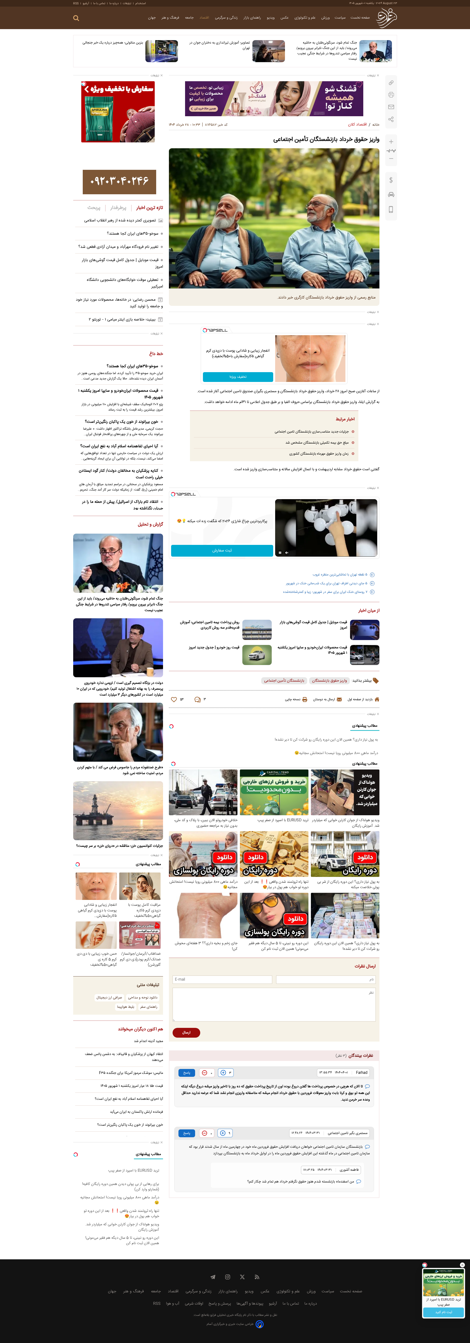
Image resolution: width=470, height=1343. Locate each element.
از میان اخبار (369, 611)
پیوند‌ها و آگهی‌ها (249, 1304)
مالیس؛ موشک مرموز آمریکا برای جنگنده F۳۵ (131, 1073)
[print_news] (391, 95)
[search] (76, 18)
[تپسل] (204, 330)
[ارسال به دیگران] (391, 107)
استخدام (140, 3)
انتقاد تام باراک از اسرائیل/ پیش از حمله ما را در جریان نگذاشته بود (122, 505)
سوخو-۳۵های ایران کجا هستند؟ (132, 233)
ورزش (325, 18)
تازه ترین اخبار (149, 208)
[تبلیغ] (274, 98)
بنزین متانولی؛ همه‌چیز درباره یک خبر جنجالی (112, 43)
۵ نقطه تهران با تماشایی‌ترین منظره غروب (340, 574)
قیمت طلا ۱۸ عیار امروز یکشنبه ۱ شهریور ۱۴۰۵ (132, 1086)
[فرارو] (386, 18)
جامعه (190, 18)
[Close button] (462, 1265)
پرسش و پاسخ (220, 1304)
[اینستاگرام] (228, 1277)
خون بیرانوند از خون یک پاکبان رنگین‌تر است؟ (121, 422)
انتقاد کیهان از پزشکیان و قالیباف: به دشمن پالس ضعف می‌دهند (124, 1057)
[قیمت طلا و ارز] (391, 181)
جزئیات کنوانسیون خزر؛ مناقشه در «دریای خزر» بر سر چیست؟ (119, 846)
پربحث (94, 208)
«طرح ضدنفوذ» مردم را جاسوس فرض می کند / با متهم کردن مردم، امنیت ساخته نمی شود (120, 770)
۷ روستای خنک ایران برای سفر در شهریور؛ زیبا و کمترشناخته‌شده (325, 592)
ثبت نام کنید (443, 1312)
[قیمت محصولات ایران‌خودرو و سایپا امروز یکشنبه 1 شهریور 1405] (364, 655)
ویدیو (271, 18)
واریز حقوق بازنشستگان (329, 681)
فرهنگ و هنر (171, 18)
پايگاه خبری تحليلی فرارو (225, 1315)
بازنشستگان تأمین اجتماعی (284, 681)
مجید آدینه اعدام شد (148, 1041)
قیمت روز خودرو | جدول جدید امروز (214, 647)
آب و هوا (172, 1304)
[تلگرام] (213, 1277)
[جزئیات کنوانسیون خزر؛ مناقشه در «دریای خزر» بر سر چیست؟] (118, 810)
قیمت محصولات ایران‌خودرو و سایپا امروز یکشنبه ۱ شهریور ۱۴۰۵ (312, 650)
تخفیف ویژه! (238, 377)
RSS (76, 3)
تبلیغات (127, 3)
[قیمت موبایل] (391, 211)
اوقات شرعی (194, 1304)
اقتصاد (205, 18)
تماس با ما (99, 3)
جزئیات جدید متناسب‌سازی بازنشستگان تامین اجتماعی (312, 432)
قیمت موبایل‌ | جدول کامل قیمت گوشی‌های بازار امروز (313, 625)
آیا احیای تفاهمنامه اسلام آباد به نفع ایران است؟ (119, 446)
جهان (152, 18)
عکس (285, 18)
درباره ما (114, 3)
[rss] (257, 1277)
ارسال (186, 1033)
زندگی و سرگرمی (227, 18)
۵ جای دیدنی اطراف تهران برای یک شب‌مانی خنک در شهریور (326, 583)
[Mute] (287, 553)
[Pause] (280, 553)
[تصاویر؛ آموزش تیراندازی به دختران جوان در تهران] (268, 51)
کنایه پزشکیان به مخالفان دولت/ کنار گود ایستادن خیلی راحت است (121, 474)
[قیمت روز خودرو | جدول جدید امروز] (257, 655)
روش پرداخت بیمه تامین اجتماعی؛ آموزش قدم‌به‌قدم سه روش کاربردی (209, 625)
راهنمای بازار (253, 18)
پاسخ (186, 1073)
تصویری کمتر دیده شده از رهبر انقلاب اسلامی (120, 220)
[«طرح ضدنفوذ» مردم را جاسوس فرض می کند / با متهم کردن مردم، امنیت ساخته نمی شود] (118, 732)
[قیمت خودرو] (391, 196)
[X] (242, 1277)
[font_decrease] (391, 158)
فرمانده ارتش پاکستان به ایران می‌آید (136, 1112)
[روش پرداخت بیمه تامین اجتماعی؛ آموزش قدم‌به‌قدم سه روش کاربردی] (257, 630)
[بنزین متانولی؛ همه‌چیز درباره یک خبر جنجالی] (161, 51)
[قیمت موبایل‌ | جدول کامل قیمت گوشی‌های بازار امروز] (364, 630)
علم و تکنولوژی (305, 18)
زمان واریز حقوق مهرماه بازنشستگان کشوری (319, 454)
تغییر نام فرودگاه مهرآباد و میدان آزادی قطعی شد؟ (118, 247)
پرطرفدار (118, 208)
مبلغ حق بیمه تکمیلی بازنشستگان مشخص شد (317, 443)
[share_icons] (391, 119)
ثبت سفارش (222, 550)
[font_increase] (391, 141)
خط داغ (156, 354)
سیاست (340, 18)
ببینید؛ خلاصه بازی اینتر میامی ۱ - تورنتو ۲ (122, 319)
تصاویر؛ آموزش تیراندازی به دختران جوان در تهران (219, 45)
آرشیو (86, 3)
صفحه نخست (360, 18)
